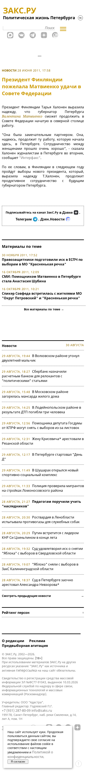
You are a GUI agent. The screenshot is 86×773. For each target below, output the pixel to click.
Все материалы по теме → (44, 309)
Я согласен (18, 761)
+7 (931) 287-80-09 (16, 710)
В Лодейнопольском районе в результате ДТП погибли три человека (41, 409)
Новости (9, 70)
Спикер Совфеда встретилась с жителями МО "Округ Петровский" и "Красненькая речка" (42, 295)
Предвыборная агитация (25, 645)
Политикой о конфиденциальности (30, 754)
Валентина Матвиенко (22, 116)
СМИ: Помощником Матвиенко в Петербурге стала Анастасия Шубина (41, 278)
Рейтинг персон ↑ (43, 612)
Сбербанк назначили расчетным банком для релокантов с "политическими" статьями (34, 376)
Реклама (37, 640)
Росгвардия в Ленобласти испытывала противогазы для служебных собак (41, 519)
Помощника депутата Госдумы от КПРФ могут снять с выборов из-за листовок (42, 425)
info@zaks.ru (41, 710)
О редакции (13, 640)
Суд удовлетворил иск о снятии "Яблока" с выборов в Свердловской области (42, 550)
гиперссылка (26, 670)
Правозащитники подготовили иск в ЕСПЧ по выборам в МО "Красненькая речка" (42, 261)
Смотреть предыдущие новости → (43, 596)
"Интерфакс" (29, 157)
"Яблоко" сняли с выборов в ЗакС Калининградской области (40, 566)
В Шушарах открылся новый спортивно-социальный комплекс (40, 472)
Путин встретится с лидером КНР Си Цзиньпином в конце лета (40, 535)
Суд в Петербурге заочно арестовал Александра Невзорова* (37, 582)
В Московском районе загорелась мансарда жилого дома (35, 394)
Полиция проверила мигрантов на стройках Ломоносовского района (43, 488)
